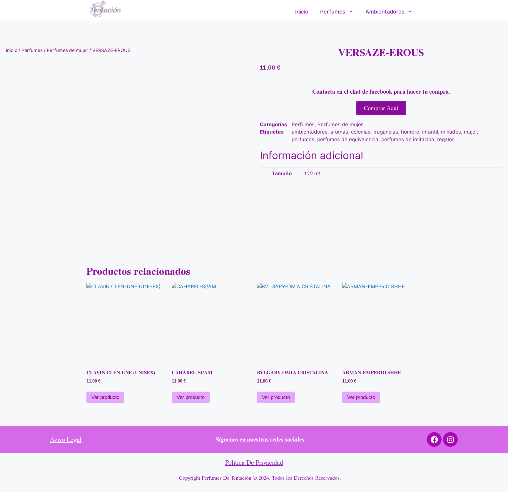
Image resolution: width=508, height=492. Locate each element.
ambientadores (309, 132)
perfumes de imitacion (407, 139)
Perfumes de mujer (67, 50)
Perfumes (332, 12)
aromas (339, 132)
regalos (445, 139)
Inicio (301, 12)
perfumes (303, 139)
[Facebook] (434, 439)
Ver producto (105, 397)
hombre (410, 132)
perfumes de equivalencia (347, 139)
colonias (360, 132)
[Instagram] (450, 439)
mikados (451, 132)
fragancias (385, 132)
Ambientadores (385, 12)
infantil (430, 132)
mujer (470, 132)
